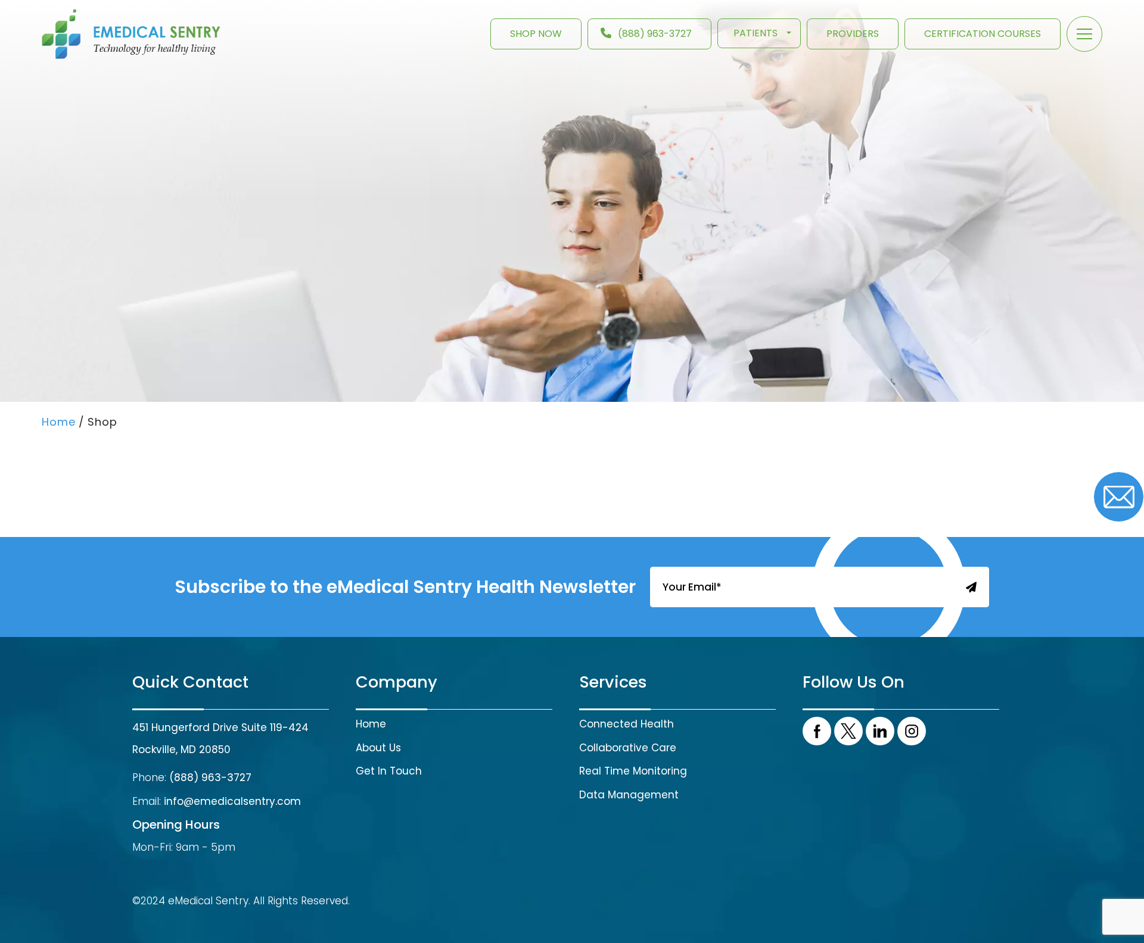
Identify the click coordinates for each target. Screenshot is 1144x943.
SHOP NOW (536, 33)
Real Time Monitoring (633, 771)
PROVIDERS (852, 33)
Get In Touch (389, 771)
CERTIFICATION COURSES (982, 33)
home (59, 421)
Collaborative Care (627, 748)
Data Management (629, 795)
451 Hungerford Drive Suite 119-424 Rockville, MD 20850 (220, 738)
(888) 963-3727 (655, 33)
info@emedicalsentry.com (232, 801)
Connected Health (626, 724)
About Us (378, 748)
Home (371, 724)
